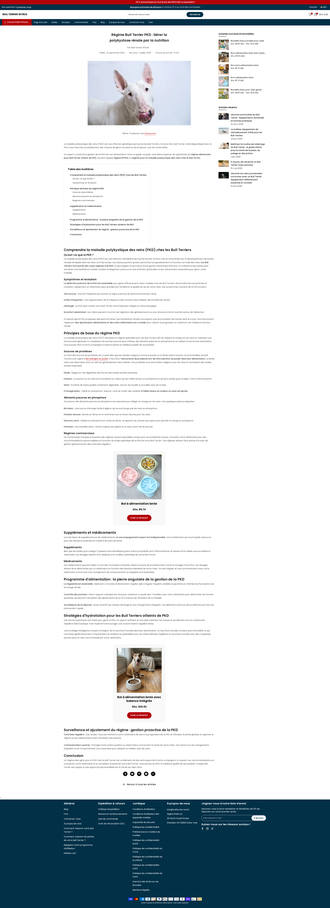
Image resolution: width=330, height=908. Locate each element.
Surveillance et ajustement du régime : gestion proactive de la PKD (104, 229)
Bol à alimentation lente (242, 77)
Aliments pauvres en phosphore (88, 196)
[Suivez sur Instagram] (207, 828)
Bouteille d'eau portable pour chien (247, 41)
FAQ (94, 22)
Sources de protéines (83, 192)
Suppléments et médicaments (86, 206)
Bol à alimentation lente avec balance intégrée (248, 53)
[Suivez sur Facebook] (202, 828)
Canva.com (150, 133)
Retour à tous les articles (141, 784)
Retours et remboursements (112, 813)
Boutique (66, 22)
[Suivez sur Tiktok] (212, 828)
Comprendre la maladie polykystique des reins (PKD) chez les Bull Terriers (108, 175)
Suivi (151, 22)
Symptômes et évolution (85, 182)
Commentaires (81, 22)
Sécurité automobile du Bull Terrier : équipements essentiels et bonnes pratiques (247, 117)
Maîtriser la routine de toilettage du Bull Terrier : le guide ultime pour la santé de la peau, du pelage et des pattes (248, 149)
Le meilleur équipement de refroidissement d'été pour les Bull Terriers (246, 132)
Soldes (54, 22)
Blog (103, 22)
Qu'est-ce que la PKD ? (83, 178)
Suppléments (79, 209)
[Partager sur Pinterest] (139, 774)
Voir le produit (139, 518)
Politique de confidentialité (146, 827)
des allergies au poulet (96, 358)
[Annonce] (165, 2)
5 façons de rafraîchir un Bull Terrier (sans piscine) (246, 163)
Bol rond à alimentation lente (244, 65)
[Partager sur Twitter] (132, 774)
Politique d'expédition (108, 809)
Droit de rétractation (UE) (111, 823)
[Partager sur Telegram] (146, 774)
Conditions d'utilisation (144, 809)
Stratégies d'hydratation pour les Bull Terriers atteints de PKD (102, 224)
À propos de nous (117, 22)
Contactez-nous (136, 22)
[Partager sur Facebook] (125, 774)
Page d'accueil (40, 22)
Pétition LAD (70, 853)
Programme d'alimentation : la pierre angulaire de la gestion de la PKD (106, 219)
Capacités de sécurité (144, 822)
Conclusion (76, 234)
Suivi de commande (108, 818)
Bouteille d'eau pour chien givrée (246, 90)
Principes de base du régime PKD (87, 188)
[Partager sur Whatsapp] (153, 774)
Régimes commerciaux (84, 200)
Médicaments (79, 214)
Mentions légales (141, 889)
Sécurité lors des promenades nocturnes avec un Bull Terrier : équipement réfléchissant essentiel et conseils (247, 178)
